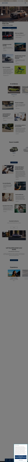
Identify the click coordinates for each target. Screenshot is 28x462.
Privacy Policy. (18, 454)
